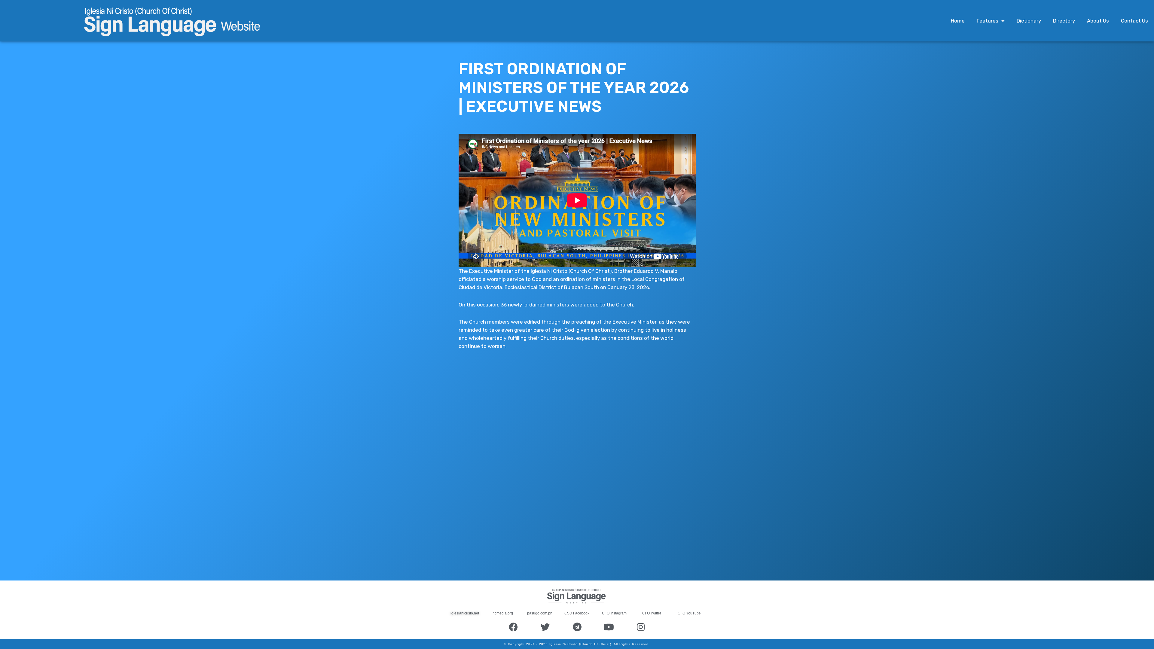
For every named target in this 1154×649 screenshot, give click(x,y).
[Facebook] (513, 627)
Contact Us (1134, 21)
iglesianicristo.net (464, 613)
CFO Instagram (614, 613)
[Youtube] (609, 627)
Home (958, 21)
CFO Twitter (651, 613)
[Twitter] (545, 627)
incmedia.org (502, 613)
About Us (1098, 21)
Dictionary (1029, 21)
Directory (1064, 21)
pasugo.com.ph (539, 613)
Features (987, 21)
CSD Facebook (576, 613)
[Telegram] (577, 627)
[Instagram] (641, 627)
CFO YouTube (689, 613)
